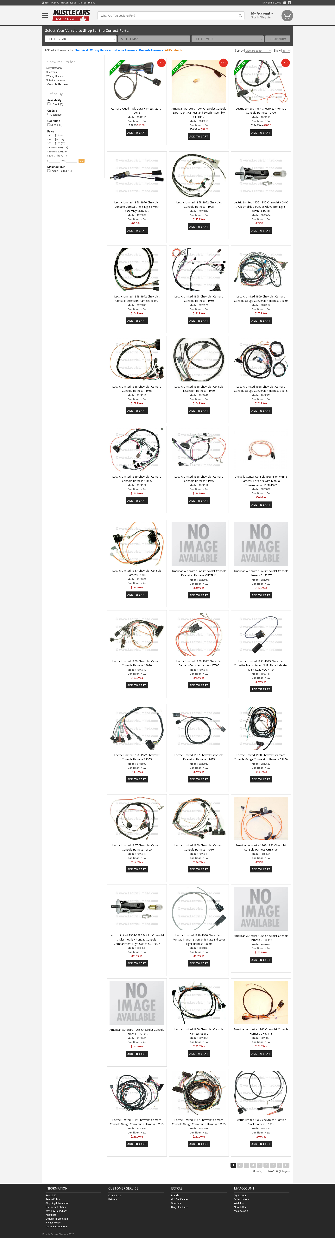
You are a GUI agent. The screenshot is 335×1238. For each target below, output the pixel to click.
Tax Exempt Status (56, 1207)
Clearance (55, 114)
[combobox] (81, 38)
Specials (176, 1203)
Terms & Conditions (56, 1226)
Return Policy (53, 1199)
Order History (241, 1199)
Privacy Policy (53, 1222)
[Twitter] (289, 3)
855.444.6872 (51, 2)
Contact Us (70, 2)
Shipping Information (57, 1203)
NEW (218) (56, 125)
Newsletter (240, 1207)
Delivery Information (57, 1218)
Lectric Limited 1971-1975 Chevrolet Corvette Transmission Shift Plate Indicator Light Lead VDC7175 (261, 665)
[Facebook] (284, 3)
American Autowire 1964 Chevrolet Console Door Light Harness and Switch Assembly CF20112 (199, 113)
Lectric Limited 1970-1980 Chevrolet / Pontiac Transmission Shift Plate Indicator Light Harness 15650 (199, 939)
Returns (112, 1199)
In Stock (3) (56, 104)
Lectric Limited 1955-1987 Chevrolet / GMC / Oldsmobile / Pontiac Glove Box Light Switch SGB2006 (261, 207)
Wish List (239, 1203)
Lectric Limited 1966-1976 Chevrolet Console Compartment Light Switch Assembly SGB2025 (137, 207)
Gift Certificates (179, 1199)
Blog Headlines (179, 1207)
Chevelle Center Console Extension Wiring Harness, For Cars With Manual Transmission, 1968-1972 (261, 481)
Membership (241, 1210)
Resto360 (51, 1195)
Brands (175, 1195)
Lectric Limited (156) (61, 170)
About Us (51, 1214)
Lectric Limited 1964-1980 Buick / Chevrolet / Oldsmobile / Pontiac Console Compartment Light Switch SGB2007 (137, 939)
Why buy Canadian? (56, 1210)
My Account (240, 1195)
